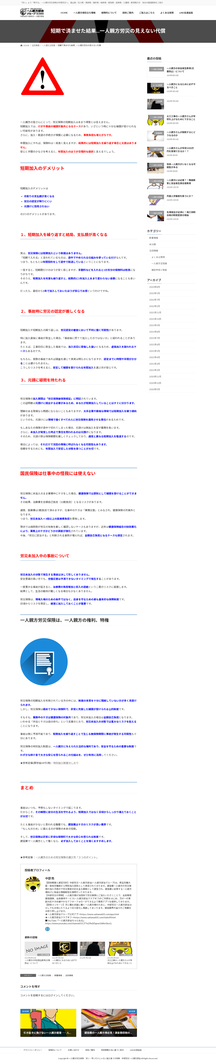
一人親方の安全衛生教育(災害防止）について (37, 961)
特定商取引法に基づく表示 (112, 1050)
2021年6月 (154, 344)
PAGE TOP (208, 1029)
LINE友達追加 (136, 1050)
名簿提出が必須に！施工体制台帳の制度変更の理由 (181, 214)
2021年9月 (154, 325)
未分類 (101, 955)
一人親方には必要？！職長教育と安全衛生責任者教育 (181, 182)
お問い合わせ (73, 1050)
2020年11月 (155, 376)
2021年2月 (154, 370)
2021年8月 (154, 331)
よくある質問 (72, 955)
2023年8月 (154, 287)
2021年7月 (154, 338)
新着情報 (58, 975)
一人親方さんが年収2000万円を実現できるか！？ (180, 150)
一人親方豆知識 (43, 955)
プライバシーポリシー (32, 1050)
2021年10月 (155, 319)
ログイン (53, 995)
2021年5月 (154, 351)
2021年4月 (154, 357)
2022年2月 (154, 306)
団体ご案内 (90, 1050)
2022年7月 (154, 299)
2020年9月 (154, 389)
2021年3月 (154, 363)
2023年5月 (154, 293)
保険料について (55, 1050)
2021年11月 (155, 312)
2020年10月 (155, 383)
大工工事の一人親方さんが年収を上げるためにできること (119, 961)
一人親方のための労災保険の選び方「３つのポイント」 (67, 857)
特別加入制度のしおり (66, 762)
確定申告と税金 (159, 270)
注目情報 (69, 975)
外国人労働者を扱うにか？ (180, 196)
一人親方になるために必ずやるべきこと (64, 961)
